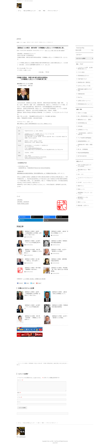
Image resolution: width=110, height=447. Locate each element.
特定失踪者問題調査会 (83, 152)
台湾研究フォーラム (83, 129)
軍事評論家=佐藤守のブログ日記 (85, 89)
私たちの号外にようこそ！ (29, 422)
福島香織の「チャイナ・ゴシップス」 (85, 193)
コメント (20, 380)
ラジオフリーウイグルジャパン (85, 178)
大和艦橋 (37, 278)
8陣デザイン (81, 185)
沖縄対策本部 (81, 94)
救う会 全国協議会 (83, 149)
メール (19, 397)
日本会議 (80, 126)
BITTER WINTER (82, 156)
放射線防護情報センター (84, 141)
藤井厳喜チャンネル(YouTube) (83, 198)
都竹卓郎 (43, 278)
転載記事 (62, 50)
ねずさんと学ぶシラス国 (84, 85)
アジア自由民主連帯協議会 (84, 137)
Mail (43, 422)
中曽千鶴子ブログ (82, 79)
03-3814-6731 (41, 135)
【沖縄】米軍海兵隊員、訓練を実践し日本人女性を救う (55, 363)
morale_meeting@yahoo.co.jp (35, 148)
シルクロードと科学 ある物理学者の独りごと (85, 68)
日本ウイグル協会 (82, 112)
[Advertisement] (55, 24)
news (46, 50)
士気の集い (20, 199)
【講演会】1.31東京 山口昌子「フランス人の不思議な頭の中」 (32, 306)
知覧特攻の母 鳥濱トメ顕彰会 (85, 145)
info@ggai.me (22, 436)
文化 (57, 50)
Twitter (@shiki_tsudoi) (23, 203)
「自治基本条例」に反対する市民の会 (85, 133)
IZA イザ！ (81, 174)
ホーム (19, 422)
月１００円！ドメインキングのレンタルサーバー (29, 332)
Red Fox (80, 97)
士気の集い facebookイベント (25, 53)
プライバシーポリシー (51, 422)
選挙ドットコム (82, 202)
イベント (49, 50)
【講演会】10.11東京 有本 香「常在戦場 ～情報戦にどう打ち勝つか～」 (33, 251)
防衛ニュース (81, 189)
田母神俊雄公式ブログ (83, 75)
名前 (19, 392)
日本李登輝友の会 (82, 123)
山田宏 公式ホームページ (84, 100)
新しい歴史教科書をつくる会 (85, 116)
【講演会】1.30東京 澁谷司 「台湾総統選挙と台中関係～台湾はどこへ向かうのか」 (32, 233)
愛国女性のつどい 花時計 (84, 119)
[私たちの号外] (19, 6)
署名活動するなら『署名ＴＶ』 (84, 170)
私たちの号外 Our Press (53, 441)
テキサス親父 (81, 72)
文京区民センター (29, 133)
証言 (40, 278)
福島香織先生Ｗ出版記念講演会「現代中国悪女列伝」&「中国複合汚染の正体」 (37, 173)
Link (38, 422)
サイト (19, 402)
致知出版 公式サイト (83, 205)
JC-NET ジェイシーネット (85, 182)
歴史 (59, 50)
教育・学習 (53, 50)
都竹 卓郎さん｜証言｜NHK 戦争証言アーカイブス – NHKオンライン (34, 123)
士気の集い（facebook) (23, 201)
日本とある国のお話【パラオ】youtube (84, 165)
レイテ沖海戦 (26, 278)
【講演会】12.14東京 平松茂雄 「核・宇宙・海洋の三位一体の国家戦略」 (59, 269)
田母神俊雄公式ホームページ (85, 104)
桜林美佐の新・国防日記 (84, 82)
